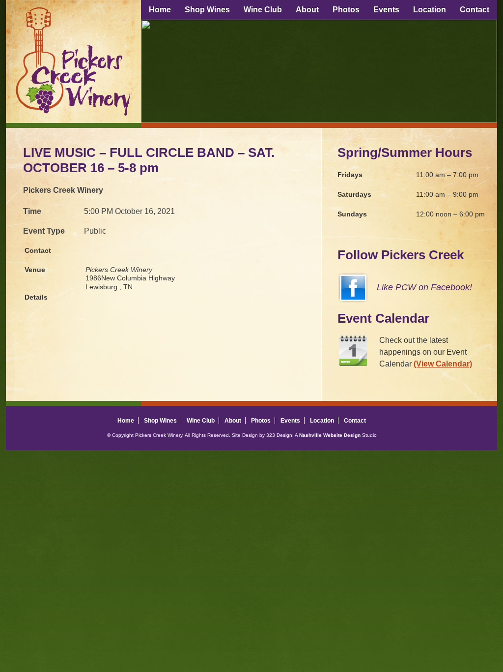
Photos (346, 9)
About (307, 9)
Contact (474, 9)
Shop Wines (207, 9)
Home (160, 9)
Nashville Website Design (330, 435)
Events (386, 9)
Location (429, 9)
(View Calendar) (443, 364)
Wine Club (263, 9)
